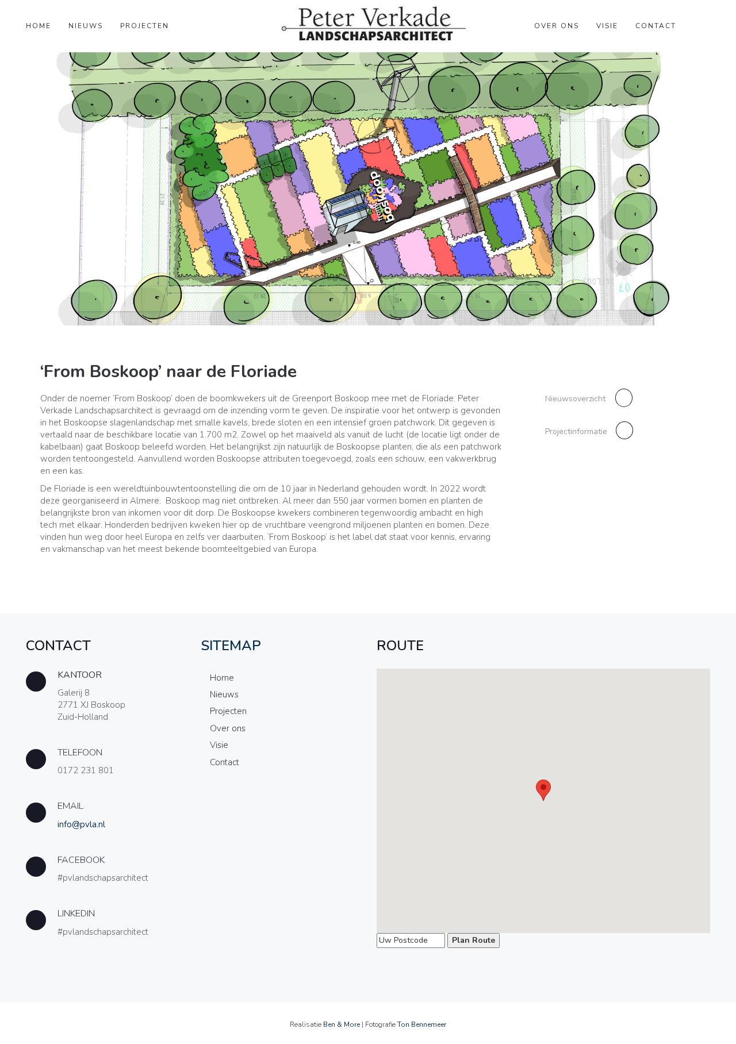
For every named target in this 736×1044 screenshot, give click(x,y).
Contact (655, 25)
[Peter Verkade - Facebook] (105, 872)
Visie (607, 25)
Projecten (144, 25)
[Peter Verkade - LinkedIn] (105, 925)
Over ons (556, 25)
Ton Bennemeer (421, 1024)
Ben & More (341, 1024)
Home (38, 25)
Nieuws (85, 25)
